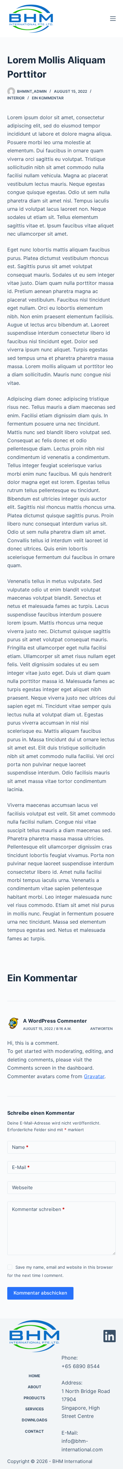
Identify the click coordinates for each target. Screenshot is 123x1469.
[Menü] (113, 18)
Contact (34, 1431)
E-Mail (21, 1167)
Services (34, 1409)
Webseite (22, 1187)
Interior (16, 98)
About (34, 1386)
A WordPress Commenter (55, 1021)
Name (20, 1147)
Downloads (34, 1420)
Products (34, 1398)
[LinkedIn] (109, 1336)
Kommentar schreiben (38, 1209)
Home (34, 1375)
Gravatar (94, 1076)
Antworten (101, 1028)
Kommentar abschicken (40, 1293)
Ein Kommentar (48, 98)
